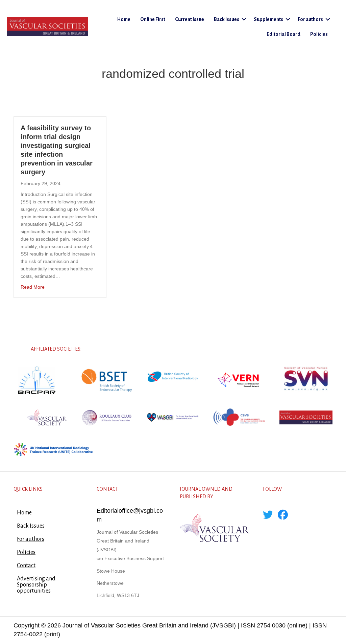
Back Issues (226, 19)
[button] (244, 19)
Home (123, 19)
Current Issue (189, 19)
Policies (319, 34)
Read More (33, 287)
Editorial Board (283, 34)
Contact (26, 565)
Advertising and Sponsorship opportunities (36, 585)
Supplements (268, 19)
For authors (310, 19)
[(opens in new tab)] (36, 379)
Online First (152, 19)
